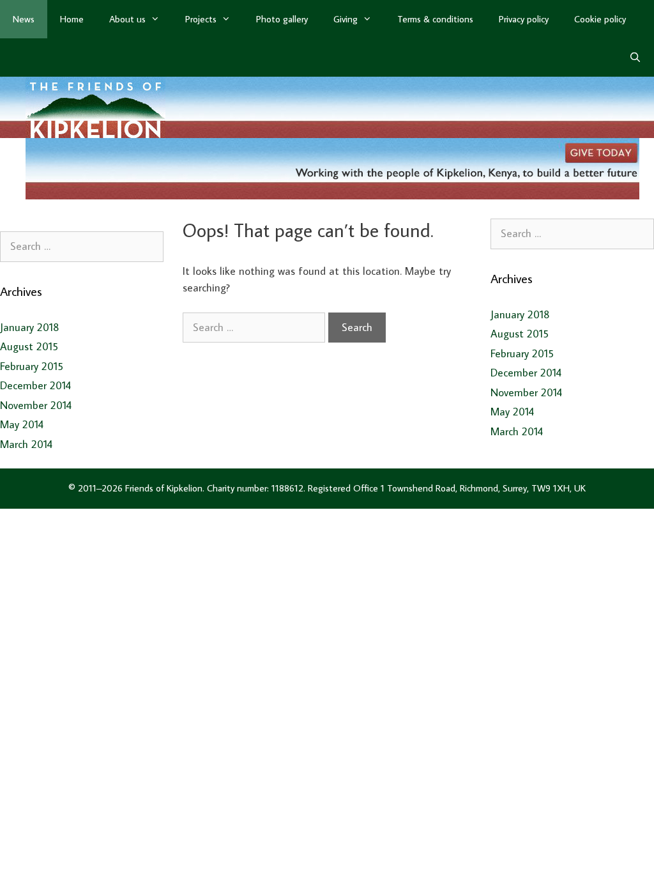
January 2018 (29, 327)
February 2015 (31, 366)
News (23, 19)
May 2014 (21, 424)
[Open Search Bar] (635, 57)
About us (127, 19)
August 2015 (29, 346)
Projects (201, 19)
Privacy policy (524, 19)
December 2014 (35, 385)
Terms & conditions (435, 19)
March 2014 (26, 444)
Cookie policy (600, 19)
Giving (345, 19)
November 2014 (36, 405)
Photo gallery (282, 19)
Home (72, 19)
